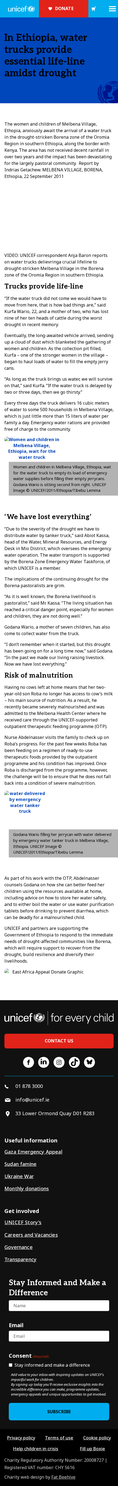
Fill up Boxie (92, 1449)
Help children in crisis (35, 1449)
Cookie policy (97, 1438)
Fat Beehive (63, 1477)
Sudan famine (20, 1164)
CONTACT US (59, 1041)
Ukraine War (19, 1176)
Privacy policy (21, 1438)
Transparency (20, 1259)
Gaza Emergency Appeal (33, 1151)
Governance (18, 1247)
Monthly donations (26, 1188)
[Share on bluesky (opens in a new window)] (89, 1062)
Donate (64, 8)
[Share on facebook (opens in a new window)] (28, 1062)
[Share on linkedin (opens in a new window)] (43, 1062)
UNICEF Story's (23, 1222)
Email (16, 1325)
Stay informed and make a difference (52, 1365)
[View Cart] (93, 8)
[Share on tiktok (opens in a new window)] (74, 1062)
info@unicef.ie (32, 1099)
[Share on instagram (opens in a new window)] (59, 1062)
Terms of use (59, 1438)
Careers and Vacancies (31, 1235)
